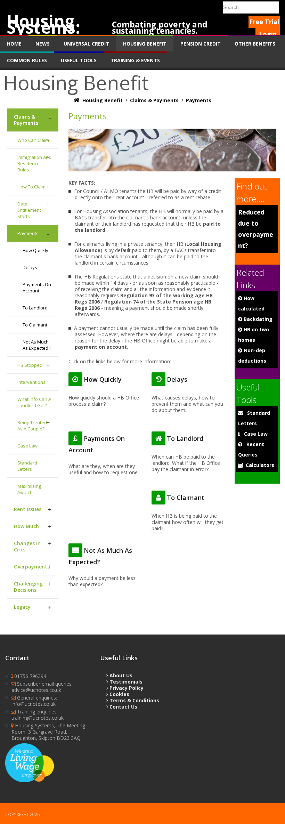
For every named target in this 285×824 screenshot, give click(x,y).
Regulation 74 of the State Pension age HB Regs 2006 (143, 304)
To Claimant (35, 325)
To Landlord (35, 308)
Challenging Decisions (28, 586)
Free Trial (264, 21)
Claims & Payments (26, 119)
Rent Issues (27, 509)
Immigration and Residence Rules (34, 163)
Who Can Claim (33, 140)
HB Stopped (29, 365)
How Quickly (35, 250)
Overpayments (32, 566)
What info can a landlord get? (34, 402)
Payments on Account (37, 287)
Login (268, 34)
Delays (30, 267)
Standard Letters (27, 466)
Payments (28, 233)
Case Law (27, 446)
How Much (26, 526)
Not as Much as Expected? (36, 345)
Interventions (31, 382)
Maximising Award (29, 489)
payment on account (101, 347)
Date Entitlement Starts (29, 210)
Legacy (22, 607)
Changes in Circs (27, 546)
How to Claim (31, 187)
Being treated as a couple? (32, 425)
